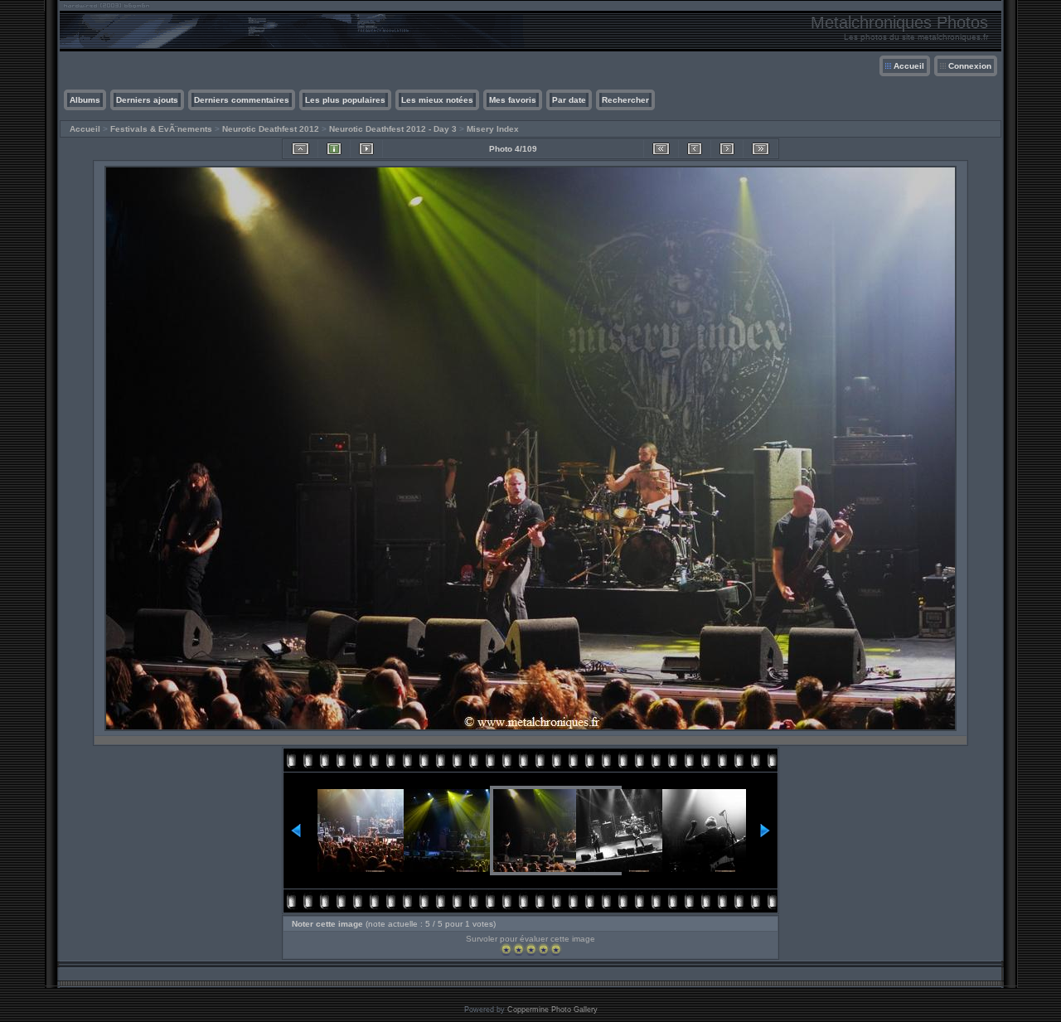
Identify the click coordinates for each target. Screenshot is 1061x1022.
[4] (543, 949)
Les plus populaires (345, 99)
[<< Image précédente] (694, 148)
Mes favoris (512, 99)
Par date (569, 99)
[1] (506, 949)
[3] (531, 949)
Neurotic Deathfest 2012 (270, 128)
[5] (556, 949)
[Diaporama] (366, 148)
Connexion (969, 65)
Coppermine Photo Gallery (552, 1009)
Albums (85, 99)
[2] (518, 949)
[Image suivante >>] (727, 148)
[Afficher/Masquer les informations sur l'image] (334, 148)
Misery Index (493, 128)
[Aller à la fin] (761, 148)
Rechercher (625, 99)
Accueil (909, 65)
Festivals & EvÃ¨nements (161, 128)
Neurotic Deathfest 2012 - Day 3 (393, 128)
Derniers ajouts (147, 99)
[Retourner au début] (661, 148)
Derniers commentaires (241, 99)
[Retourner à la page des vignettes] (300, 148)
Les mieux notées (437, 99)
